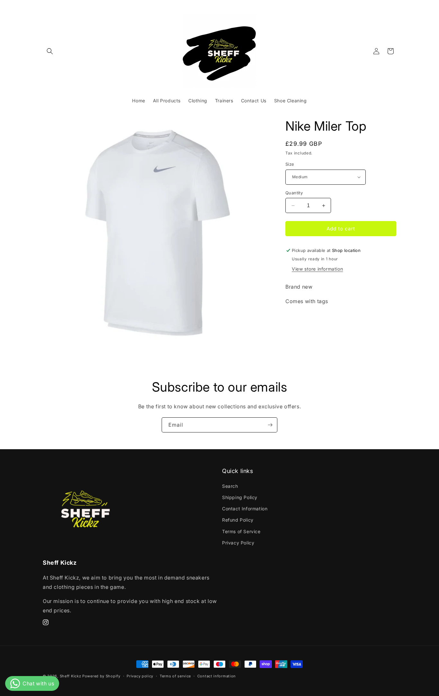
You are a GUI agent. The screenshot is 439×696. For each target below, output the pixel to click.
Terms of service (175, 676)
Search (230, 486)
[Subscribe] (270, 424)
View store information (317, 269)
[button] (50, 51)
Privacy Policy (238, 542)
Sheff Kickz (70, 676)
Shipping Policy (239, 497)
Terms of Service (241, 531)
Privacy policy (140, 676)
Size (289, 164)
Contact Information (244, 508)
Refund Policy (238, 520)
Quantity (294, 192)
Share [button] (299, 321)
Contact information (216, 676)
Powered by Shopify (101, 676)
